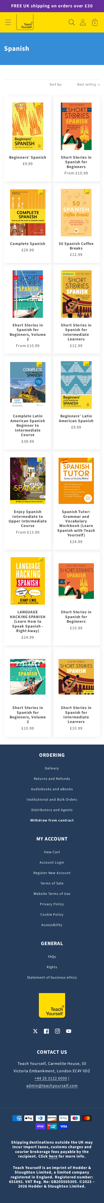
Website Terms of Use (52, 893)
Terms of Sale (51, 883)
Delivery (52, 768)
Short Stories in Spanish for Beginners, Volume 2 (28, 332)
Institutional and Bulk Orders (52, 799)
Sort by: (55, 84)
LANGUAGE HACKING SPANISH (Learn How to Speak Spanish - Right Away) (28, 621)
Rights (52, 967)
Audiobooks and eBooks (52, 789)
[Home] (25, 22)
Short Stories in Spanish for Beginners (76, 162)
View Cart (52, 852)
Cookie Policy (52, 914)
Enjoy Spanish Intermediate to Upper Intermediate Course (28, 518)
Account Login (52, 862)
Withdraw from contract (51, 820)
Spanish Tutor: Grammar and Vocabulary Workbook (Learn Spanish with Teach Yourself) (76, 523)
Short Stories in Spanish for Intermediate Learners (76, 332)
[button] (8, 22)
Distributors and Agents (51, 810)
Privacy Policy (52, 904)
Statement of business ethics (52, 977)
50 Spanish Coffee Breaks (76, 246)
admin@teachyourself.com (51, 1086)
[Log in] (83, 22)
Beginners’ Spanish (27, 157)
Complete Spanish (27, 243)
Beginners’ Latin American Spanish (76, 418)
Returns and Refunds (52, 778)
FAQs (52, 956)
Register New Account (52, 873)
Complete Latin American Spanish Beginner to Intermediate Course (27, 425)
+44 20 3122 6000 (51, 1078)
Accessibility (52, 925)
